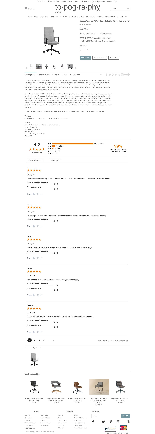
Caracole (27, 420)
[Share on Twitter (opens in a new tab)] (37, 194)
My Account (84, 1)
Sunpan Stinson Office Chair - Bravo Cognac (120, 399)
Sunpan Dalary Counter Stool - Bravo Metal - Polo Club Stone (98, 400)
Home (49, 1)
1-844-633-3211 (42, 1)
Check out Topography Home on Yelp (117, 433)
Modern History (45, 418)
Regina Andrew (45, 423)
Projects (91, 1)
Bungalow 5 (28, 418)
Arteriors (27, 415)
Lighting (63, 17)
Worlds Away (44, 425)
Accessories (33, 17)
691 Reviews (37, 153)
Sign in (98, 1)
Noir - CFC (44, 420)
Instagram (118, 421)
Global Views (28, 425)
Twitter (103, 421)
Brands (100, 17)
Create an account (107, 1)
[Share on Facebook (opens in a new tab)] (34, 194)
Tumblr (128, 421)
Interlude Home (45, 415)
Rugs (82, 17)
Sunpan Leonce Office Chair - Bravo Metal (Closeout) (55, 399)
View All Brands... (30, 428)
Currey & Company (30, 423)
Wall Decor (90, 17)
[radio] (77, 143)
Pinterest (110, 421)
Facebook (93, 421)
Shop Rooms (122, 17)
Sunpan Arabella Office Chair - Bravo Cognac (77, 399)
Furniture (54, 17)
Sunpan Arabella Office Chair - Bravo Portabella (34, 399)
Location (63, 1)
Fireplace (44, 17)
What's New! (110, 17)
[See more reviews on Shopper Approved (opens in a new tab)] (41, 194)
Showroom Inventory (73, 1)
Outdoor (74, 17)
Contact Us (56, 1)
